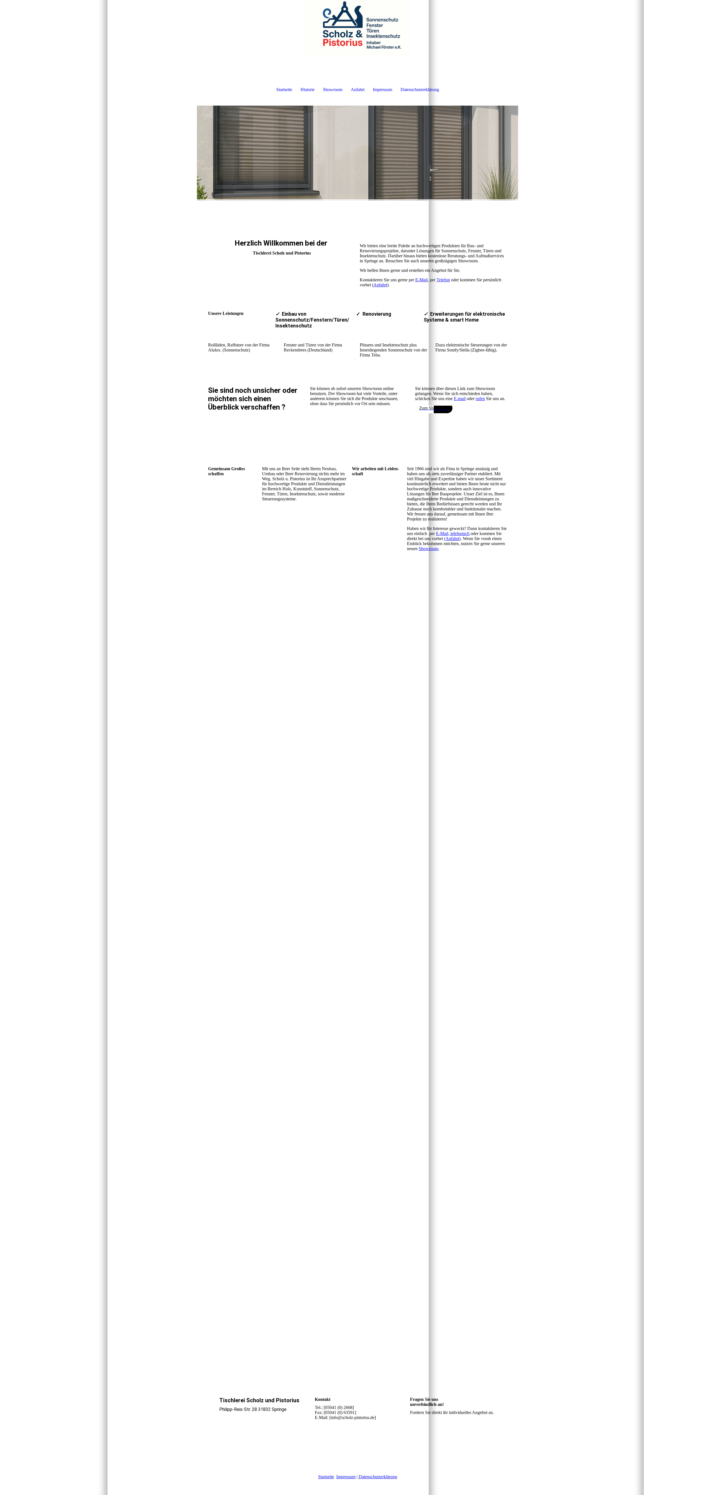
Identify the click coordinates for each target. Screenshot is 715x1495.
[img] (357, 28)
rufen (480, 398)
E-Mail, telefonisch (452, 533)
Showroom (332, 89)
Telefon (443, 279)
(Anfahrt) (452, 538)
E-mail (460, 398)
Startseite (284, 89)
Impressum (382, 89)
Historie (307, 89)
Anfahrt (357, 89)
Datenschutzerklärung (420, 89)
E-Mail (421, 279)
